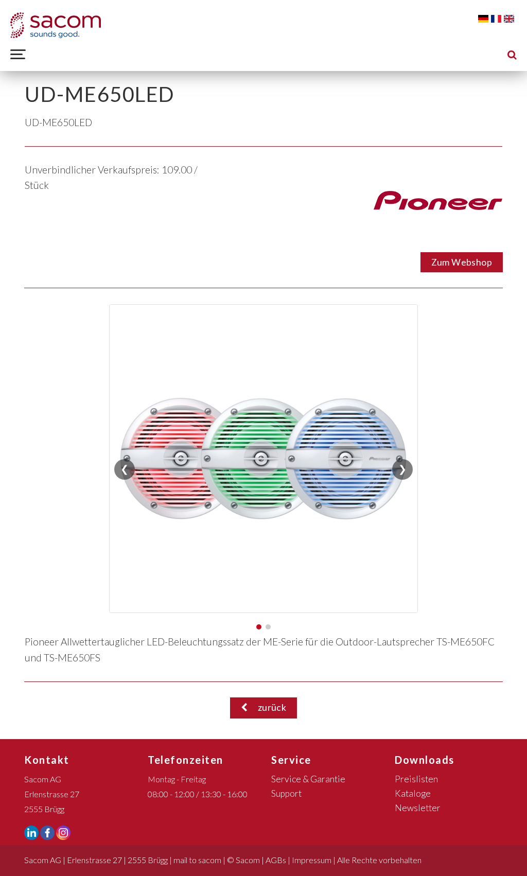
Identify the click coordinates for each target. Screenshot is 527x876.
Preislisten (416, 779)
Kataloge (413, 793)
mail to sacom (197, 860)
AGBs (276, 860)
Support (286, 793)
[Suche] (512, 54)
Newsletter (418, 807)
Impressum (311, 860)
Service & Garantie (308, 779)
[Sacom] (55, 25)
